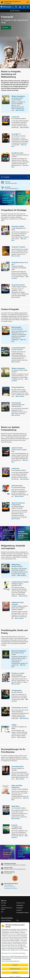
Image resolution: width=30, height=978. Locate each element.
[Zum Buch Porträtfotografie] (5, 694)
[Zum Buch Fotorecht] (6, 829)
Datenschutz (18, 976)
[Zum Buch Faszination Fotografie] (6, 251)
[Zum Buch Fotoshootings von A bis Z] (5, 711)
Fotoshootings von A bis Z (20, 708)
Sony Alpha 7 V (16, 134)
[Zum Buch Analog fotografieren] (6, 391)
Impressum (11, 976)
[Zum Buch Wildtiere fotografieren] (6, 100)
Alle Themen (16, 10)
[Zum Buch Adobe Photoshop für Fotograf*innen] (6, 507)
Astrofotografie (16, 403)
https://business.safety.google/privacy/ (11, 961)
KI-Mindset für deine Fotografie (18, 603)
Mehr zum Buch (20, 110)
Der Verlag (3, 903)
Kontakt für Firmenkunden (10, 886)
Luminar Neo (15, 117)
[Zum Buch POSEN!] (5, 729)
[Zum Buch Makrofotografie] (6, 330)
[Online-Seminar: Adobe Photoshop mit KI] (22, 533)
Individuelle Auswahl (15, 968)
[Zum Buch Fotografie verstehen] (5, 230)
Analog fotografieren (18, 387)
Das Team (3, 905)
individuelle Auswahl (14, 945)
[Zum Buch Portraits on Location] (6, 677)
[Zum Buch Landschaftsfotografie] (5, 351)
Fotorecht (14, 825)
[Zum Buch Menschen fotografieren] (6, 654)
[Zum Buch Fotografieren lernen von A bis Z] (5, 266)
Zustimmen (13, 934)
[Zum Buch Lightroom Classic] (6, 451)
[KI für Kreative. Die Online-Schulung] (7, 533)
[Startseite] (7, 7)
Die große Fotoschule (18, 285)
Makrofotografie (16, 327)
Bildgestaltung (16, 564)
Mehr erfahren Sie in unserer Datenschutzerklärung (13, 953)
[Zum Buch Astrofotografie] (5, 406)
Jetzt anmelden (6, 28)
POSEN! (14, 725)
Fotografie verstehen (18, 226)
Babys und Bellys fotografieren (17, 786)
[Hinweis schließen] (28, 2)
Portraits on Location (18, 673)
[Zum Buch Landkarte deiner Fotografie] (6, 586)
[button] (6, 65)
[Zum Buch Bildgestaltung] (5, 568)
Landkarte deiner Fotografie (20, 582)
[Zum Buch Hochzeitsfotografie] (6, 770)
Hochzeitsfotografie (18, 766)
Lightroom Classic (17, 448)
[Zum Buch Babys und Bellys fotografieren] (5, 789)
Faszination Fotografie (18, 247)
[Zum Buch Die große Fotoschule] (5, 288)
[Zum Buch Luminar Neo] (6, 120)
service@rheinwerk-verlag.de (10, 888)
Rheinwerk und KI (20, 903)
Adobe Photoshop (17, 486)
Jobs (2, 911)
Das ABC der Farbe (17, 153)
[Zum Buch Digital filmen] (6, 810)
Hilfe (17, 920)
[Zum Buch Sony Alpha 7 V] (6, 138)
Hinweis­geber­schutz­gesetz (22, 912)
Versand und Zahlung (6, 920)
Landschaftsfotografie (18, 348)
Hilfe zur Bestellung (8, 885)
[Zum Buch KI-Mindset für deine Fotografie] (6, 606)
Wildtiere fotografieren (18, 96)
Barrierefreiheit (19, 905)
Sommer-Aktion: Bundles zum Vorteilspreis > (12, 2)
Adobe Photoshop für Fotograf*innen (18, 504)
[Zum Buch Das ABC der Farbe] (5, 157)
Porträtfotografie (17, 690)
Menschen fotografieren (19, 651)
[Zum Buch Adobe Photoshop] (6, 489)
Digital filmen (15, 806)
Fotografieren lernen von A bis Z (20, 263)
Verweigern (4, 946)
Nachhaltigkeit (19, 907)
